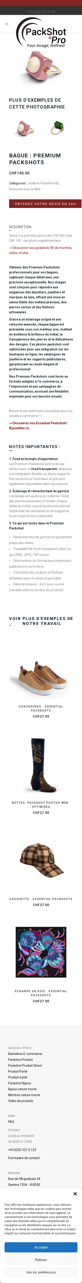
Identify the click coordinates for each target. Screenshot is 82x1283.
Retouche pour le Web (25, 189)
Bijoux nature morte (22, 1089)
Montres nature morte (24, 1095)
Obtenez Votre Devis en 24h (45, 206)
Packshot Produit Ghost (25, 1065)
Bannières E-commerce (25, 1054)
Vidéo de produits (20, 1101)
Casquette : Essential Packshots (41, 899)
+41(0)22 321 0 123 (22, 1150)
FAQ (11, 1122)
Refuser (41, 1260)
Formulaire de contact (24, 1158)
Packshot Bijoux (19, 1083)
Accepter (41, 1247)
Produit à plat (17, 1077)
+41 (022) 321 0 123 (41, 12)
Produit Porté (17, 1071)
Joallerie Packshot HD (43, 183)
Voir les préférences (41, 1272)
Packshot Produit (20, 1059)
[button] (75, 1193)
